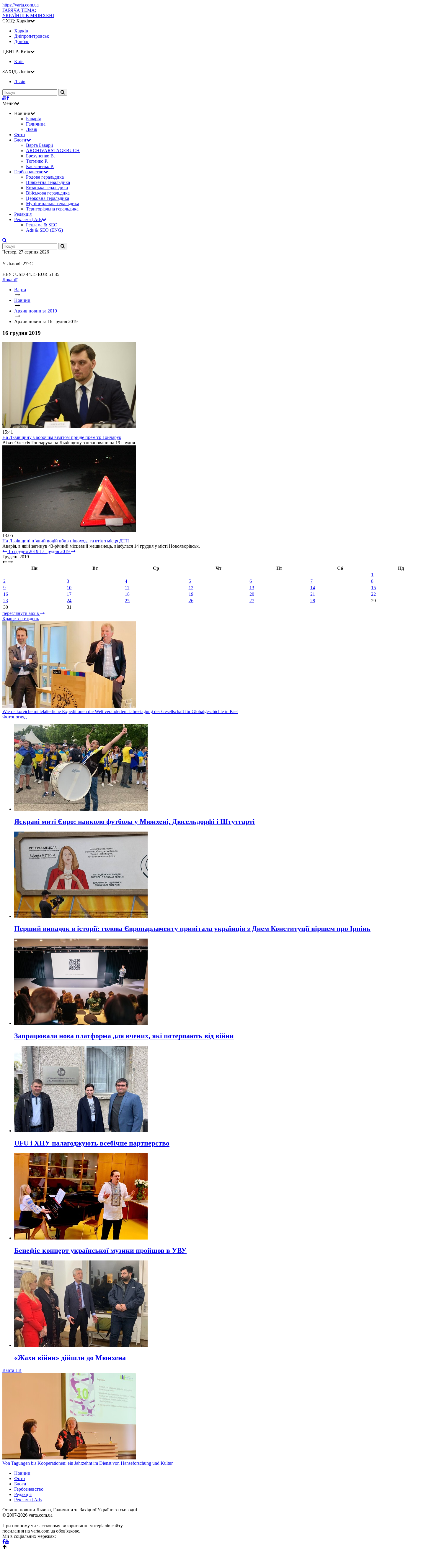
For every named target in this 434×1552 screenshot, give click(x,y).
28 (312, 600)
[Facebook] (7, 98)
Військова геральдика (48, 192)
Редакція (23, 214)
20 (251, 594)
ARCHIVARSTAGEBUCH (53, 150)
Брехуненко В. (40, 155)
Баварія (33, 118)
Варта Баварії (39, 145)
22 (373, 594)
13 (251, 587)
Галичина (35, 123)
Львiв (19, 81)
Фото (19, 134)
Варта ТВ (12, 1370)
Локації (9, 279)
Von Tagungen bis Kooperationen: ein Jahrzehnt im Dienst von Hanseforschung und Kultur (87, 1463)
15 (373, 587)
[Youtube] (4, 98)
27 (251, 600)
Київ (19, 61)
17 (69, 594)
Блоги (20, 139)
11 (127, 587)
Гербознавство (28, 171)
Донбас (21, 41)
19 (191, 594)
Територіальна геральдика (52, 208)
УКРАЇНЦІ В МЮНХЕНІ (28, 13)
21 (312, 594)
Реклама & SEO (42, 224)
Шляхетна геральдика (48, 182)
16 (5, 594)
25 (127, 600)
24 (69, 600)
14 (312, 587)
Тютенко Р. (37, 161)
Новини (22, 1473)
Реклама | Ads (28, 219)
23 (5, 600)
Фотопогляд (14, 716)
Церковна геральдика (47, 198)
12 (191, 587)
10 (69, 587)
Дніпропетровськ (31, 36)
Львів (31, 129)
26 (191, 600)
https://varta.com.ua (20, 4)
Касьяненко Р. (40, 166)
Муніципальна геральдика (52, 203)
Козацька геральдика (47, 187)
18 (127, 594)
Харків (21, 30)
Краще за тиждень (20, 618)
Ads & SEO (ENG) (44, 230)
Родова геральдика (45, 177)
